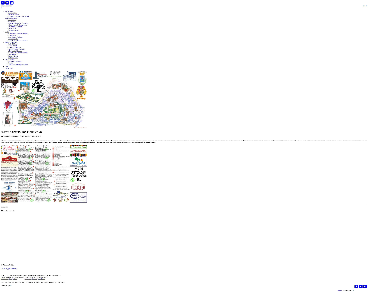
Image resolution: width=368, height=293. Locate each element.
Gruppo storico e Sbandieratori (17, 52)
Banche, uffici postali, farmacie (17, 40)
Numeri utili (12, 35)
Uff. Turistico (9, 11)
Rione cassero (12, 46)
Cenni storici (12, 21)
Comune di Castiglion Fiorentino (18, 33)
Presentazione (12, 13)
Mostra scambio (13, 54)
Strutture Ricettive (13, 14)
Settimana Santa (13, 58)
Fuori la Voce (9, 68)
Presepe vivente (13, 56)
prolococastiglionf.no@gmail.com (34, 279)
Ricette (10, 63)
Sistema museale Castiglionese (17, 25)
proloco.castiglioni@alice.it (9, 279)
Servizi (7, 32)
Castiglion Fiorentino (11, 18)
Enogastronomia (9, 59)
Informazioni (12, 20)
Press (6, 66)
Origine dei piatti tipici (15, 61)
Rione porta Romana (14, 47)
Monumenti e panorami (15, 27)
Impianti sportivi (13, 39)
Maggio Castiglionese (15, 51)
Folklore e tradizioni (11, 42)
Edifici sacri (12, 28)
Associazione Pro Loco (15, 37)
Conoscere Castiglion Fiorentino (18, 23)
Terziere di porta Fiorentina (16, 49)
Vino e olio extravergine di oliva (18, 64)
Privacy (340, 290)
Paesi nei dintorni (13, 30)
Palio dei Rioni (12, 44)
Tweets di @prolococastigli (9, 269)
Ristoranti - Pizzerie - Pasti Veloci (18, 16)
